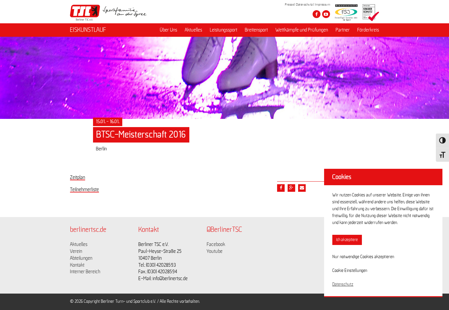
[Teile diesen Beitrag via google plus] (291, 188)
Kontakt (77, 265)
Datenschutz (304, 4)
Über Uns (168, 30)
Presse (289, 4)
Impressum (322, 4)
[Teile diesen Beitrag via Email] (302, 188)
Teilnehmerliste (84, 189)
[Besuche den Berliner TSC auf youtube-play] (326, 14)
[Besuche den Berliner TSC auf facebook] (316, 14)
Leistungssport (223, 30)
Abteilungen (81, 258)
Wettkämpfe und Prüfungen (301, 30)
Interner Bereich (85, 271)
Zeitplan (77, 177)
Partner (343, 30)
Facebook (216, 244)
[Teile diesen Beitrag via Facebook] (281, 188)
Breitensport (256, 30)
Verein (76, 251)
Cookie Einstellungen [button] (349, 270)
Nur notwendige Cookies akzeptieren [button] (363, 257)
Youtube (215, 251)
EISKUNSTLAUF (88, 30)
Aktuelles (193, 30)
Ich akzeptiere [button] (347, 240)
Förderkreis (368, 30)
